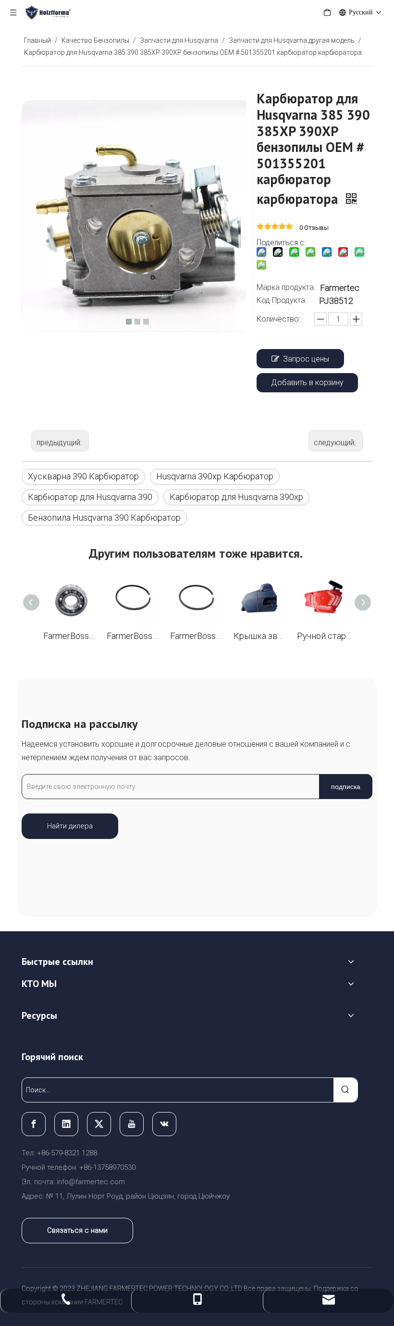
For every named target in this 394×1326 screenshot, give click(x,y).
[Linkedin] (66, 1124)
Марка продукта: (286, 287)
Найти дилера (70, 826)
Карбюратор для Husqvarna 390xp (236, 497)
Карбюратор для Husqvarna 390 (90, 497)
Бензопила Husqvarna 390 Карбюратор (104, 518)
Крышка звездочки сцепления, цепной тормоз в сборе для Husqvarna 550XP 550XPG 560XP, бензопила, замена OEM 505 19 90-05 (260, 636)
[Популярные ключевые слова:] (345, 1090)
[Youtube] (132, 1124)
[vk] (164, 1124)
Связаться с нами (77, 1230)
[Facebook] (34, 1124)
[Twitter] (99, 1124)
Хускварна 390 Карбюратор (83, 476)
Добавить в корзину (307, 382)
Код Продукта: (282, 300)
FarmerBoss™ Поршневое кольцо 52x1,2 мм (133, 636)
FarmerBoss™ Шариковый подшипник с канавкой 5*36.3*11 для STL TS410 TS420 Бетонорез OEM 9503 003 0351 (70, 636)
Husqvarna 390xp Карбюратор (214, 476)
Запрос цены (306, 358)
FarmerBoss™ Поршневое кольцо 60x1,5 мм (197, 636)
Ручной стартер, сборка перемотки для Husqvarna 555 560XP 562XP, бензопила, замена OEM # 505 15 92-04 (324, 636)
